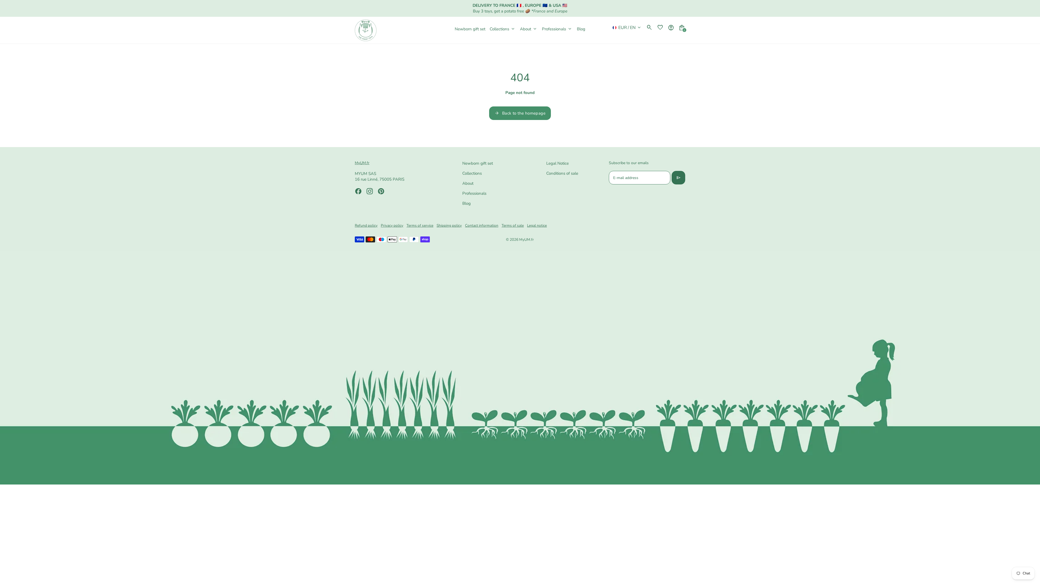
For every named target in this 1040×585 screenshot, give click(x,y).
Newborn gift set (477, 163)
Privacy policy (392, 225)
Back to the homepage (520, 113)
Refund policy (366, 225)
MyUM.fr (526, 239)
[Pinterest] (381, 191)
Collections (472, 173)
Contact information (481, 225)
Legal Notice (557, 163)
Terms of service (420, 225)
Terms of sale (513, 225)
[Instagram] (369, 191)
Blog (466, 203)
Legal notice (537, 225)
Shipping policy (449, 225)
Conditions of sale (562, 173)
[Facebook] (358, 191)
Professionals (474, 193)
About (467, 183)
